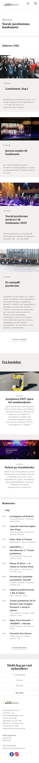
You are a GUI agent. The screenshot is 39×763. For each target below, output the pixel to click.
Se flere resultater (20, 339)
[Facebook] (12, 756)
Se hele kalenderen (19, 647)
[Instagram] (16, 756)
